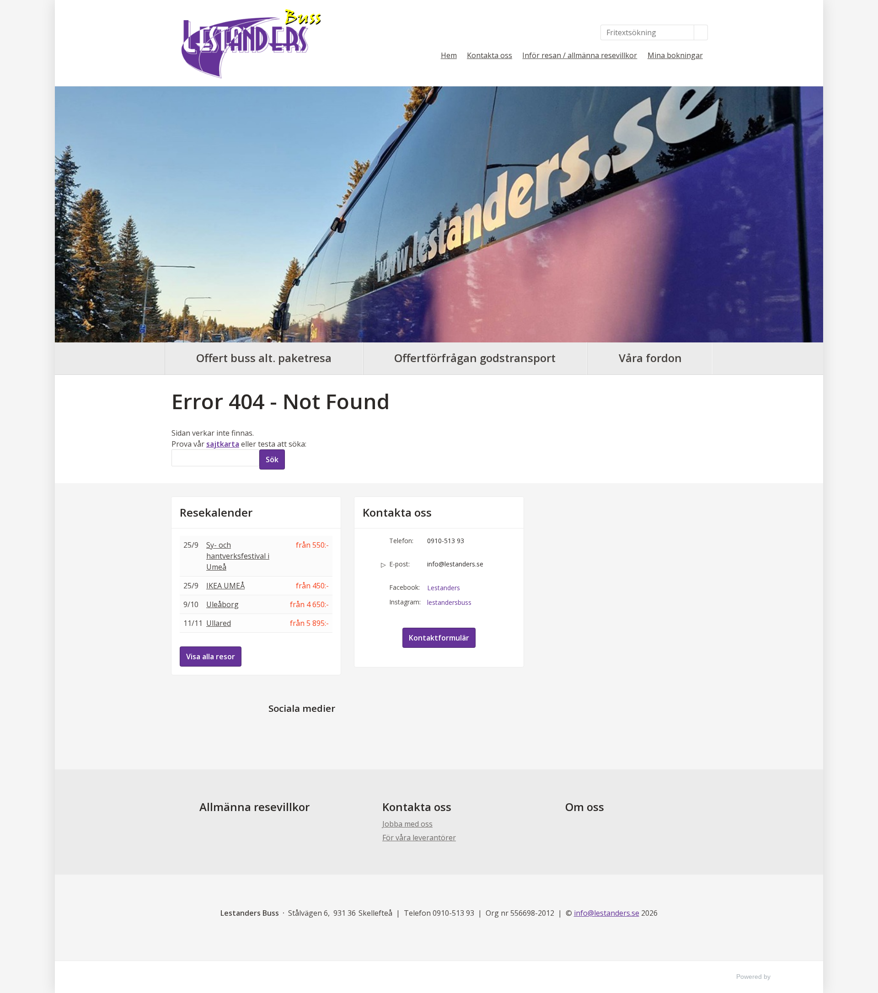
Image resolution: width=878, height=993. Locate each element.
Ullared (218, 623)
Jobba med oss (407, 824)
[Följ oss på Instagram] (311, 730)
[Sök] (701, 32)
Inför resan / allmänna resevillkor (579, 55)
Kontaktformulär (439, 638)
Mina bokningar (675, 55)
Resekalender (216, 512)
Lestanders (443, 587)
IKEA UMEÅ (225, 586)
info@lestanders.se (455, 564)
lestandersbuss (449, 602)
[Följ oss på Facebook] (293, 730)
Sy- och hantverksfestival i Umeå (237, 556)
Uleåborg (222, 604)
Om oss (584, 806)
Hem (449, 55)
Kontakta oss (489, 55)
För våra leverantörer (419, 838)
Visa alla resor (210, 656)
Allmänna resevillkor (254, 806)
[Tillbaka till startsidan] (247, 43)
